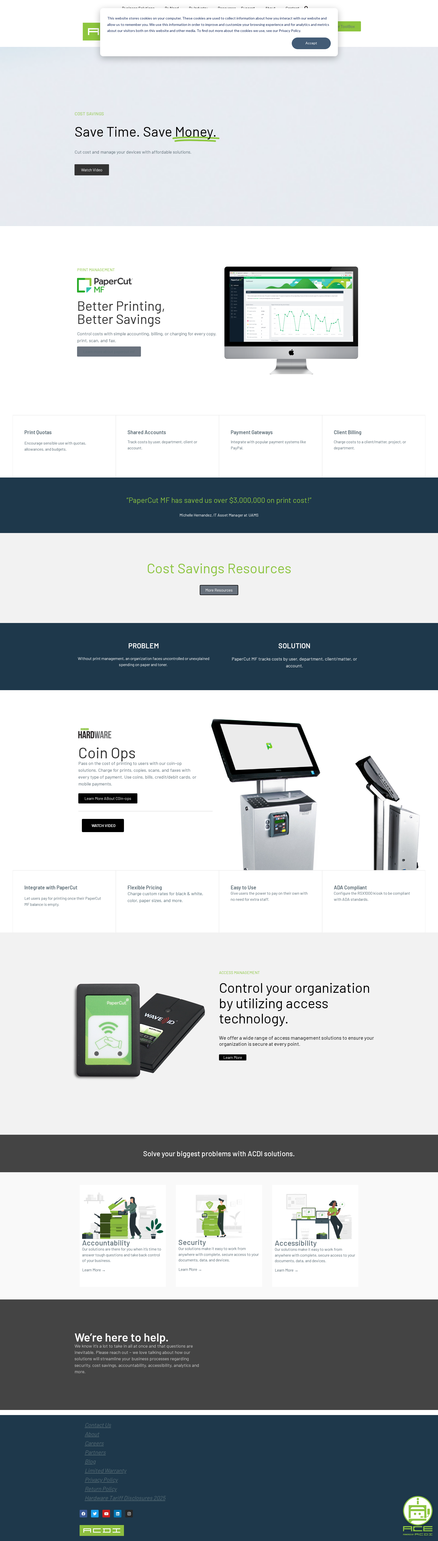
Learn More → (94, 1269)
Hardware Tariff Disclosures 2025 (125, 1497)
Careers (94, 1443)
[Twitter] (95, 1513)
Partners (95, 1452)
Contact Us (98, 1424)
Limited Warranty (105, 1470)
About (92, 1433)
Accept (311, 43)
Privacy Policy (101, 1479)
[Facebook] (83, 1513)
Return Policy (101, 1488)
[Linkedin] (117, 1513)
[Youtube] (106, 1513)
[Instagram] (129, 1513)
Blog (90, 1461)
